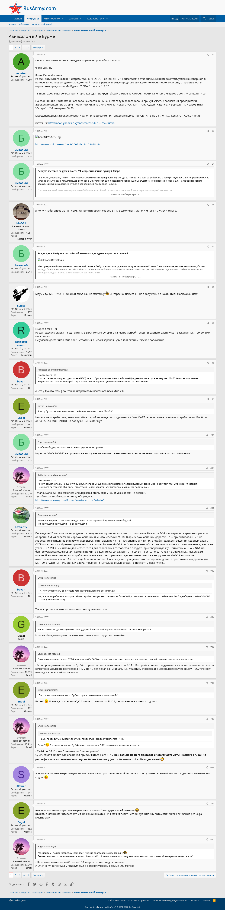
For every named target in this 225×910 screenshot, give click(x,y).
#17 (212, 719)
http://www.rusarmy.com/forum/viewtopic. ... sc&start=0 (69, 500)
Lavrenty (21, 527)
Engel (21, 417)
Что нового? (52, 18)
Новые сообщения (19, 24)
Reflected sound (21, 343)
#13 (212, 570)
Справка (194, 900)
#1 (213, 54)
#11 (212, 468)
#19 (212, 803)
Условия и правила (138, 900)
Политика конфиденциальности (169, 900)
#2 (213, 131)
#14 (212, 617)
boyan (21, 381)
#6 (213, 287)
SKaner (21, 786)
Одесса (28, 427)
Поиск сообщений (42, 24)
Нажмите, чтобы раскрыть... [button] (125, 194)
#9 (213, 399)
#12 (212, 508)
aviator (15, 41)
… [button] (24, 47)
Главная (16, 18)
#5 (213, 246)
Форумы (33, 18)
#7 (213, 323)
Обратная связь (117, 900)
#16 (212, 682)
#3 (213, 164)
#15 (212, 646)
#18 (212, 767)
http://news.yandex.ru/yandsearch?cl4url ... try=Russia (81, 123)
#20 (212, 839)
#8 (213, 362)
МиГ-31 (21, 223)
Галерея (73, 18)
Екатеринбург (24, 238)
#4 (213, 204)
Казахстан (26, 355)
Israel (29, 496)
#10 (212, 435)
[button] (62, 18)
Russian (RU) (18, 900)
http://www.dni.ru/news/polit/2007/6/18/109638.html (68, 144)
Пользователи (95, 18)
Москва (28, 315)
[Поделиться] (208, 55)
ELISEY (21, 305)
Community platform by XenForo (112, 907)
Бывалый (21, 149)
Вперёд (37, 47)
